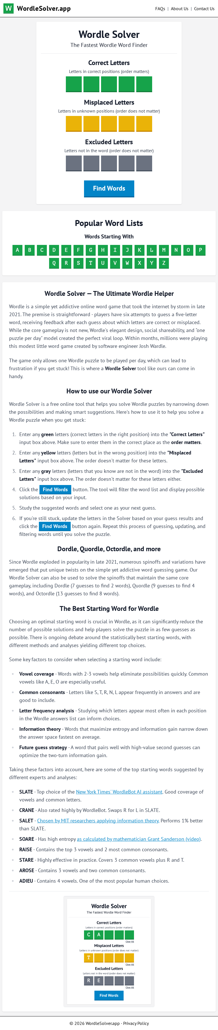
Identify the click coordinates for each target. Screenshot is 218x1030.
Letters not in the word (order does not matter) (109, 150)
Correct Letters (109, 62)
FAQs (160, 8)
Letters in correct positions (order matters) (109, 71)
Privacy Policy (136, 1023)
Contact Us (204, 8)
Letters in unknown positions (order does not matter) (109, 111)
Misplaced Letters (109, 102)
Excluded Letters (109, 141)
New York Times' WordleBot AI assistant (119, 791)
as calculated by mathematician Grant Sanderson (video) (139, 839)
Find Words (109, 188)
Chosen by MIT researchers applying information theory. (98, 820)
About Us (179, 8)
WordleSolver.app (44, 8)
